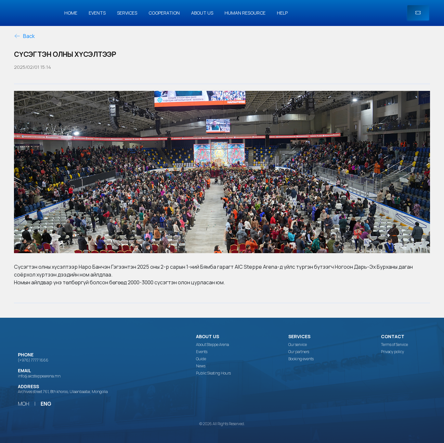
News (200, 366)
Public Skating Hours (213, 373)
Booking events (301, 359)
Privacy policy (392, 352)
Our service (297, 345)
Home (70, 13)
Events (97, 13)
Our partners (298, 352)
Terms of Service (394, 345)
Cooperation (164, 13)
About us (202, 13)
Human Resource (245, 13)
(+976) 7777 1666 (33, 360)
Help (282, 13)
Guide (201, 359)
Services (127, 13)
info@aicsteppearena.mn (39, 376)
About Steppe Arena (212, 345)
